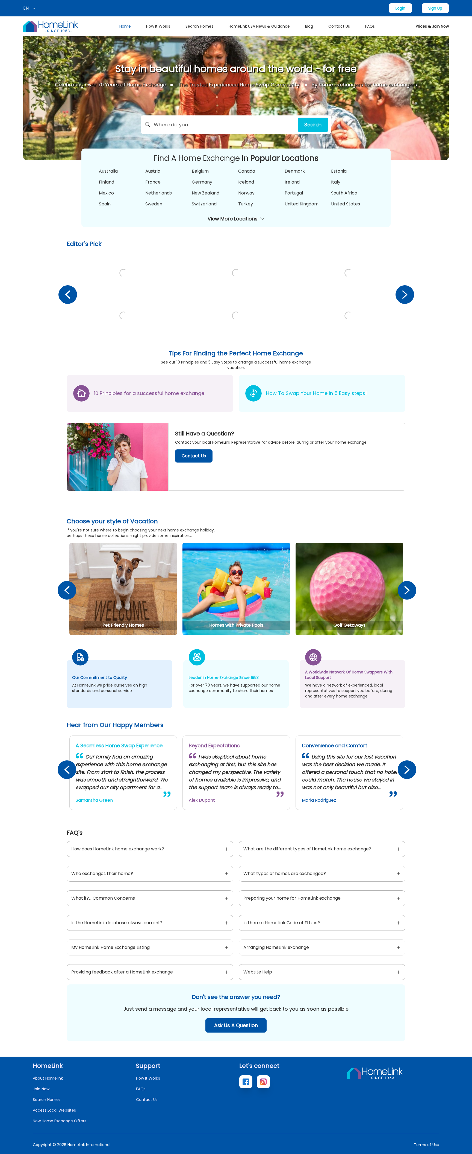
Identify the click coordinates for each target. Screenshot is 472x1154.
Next (404, 294)
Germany (202, 182)
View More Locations (233, 218)
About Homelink (48, 1078)
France (153, 182)
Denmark (295, 171)
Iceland (246, 182)
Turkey (245, 204)
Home (125, 26)
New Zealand (205, 193)
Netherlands (158, 193)
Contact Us (339, 26)
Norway (246, 193)
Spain (105, 204)
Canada (246, 171)
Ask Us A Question (236, 1025)
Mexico (106, 193)
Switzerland (204, 204)
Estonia (339, 171)
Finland (106, 182)
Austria (152, 171)
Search (312, 124)
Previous (67, 294)
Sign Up (435, 8)
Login (400, 8)
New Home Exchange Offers (59, 1121)
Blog (309, 26)
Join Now (41, 1089)
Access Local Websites (54, 1110)
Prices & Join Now (432, 26)
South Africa (344, 193)
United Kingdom (301, 204)
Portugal (294, 193)
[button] (236, 124)
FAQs (370, 26)
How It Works (158, 26)
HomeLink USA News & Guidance (259, 26)
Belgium (200, 171)
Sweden (153, 204)
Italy (335, 182)
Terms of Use (426, 1144)
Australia (108, 171)
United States (345, 204)
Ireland (292, 182)
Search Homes (199, 26)
